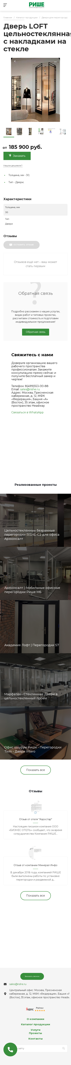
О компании (35, 1019)
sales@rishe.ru (30, 389)
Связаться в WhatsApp (27, 412)
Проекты (35, 1033)
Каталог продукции (35, 1024)
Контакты (35, 1038)
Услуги (35, 1029)
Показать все (35, 770)
